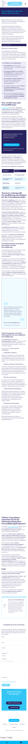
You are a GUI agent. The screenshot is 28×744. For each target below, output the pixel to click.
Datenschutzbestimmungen (8, 681)
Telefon (3, 647)
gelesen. (10, 681)
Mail (3, 642)
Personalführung (5, 107)
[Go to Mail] (24, 616)
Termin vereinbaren (14, 703)
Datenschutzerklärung (13, 724)
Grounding (14, 727)
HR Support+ (22, 724)
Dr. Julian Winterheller (16, 599)
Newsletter (14, 720)
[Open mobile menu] (25, 3)
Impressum (5, 724)
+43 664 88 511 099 (14, 707)
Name (3, 636)
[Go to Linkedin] (22, 616)
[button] (14, 45)
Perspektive (4, 653)
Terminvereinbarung (11, 144)
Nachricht (4, 658)
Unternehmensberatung (13, 526)
